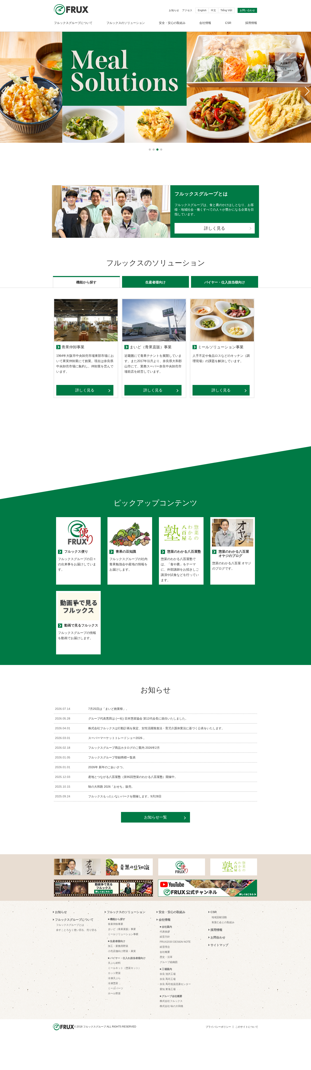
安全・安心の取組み (172, 22)
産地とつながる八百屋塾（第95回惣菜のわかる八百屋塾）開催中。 (133, 777)
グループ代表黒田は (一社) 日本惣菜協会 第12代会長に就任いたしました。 (138, 718)
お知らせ (174, 10)
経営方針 (165, 936)
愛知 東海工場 (168, 989)
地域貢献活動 (219, 917)
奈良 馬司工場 (168, 979)
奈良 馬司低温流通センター (175, 984)
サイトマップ (219, 945)
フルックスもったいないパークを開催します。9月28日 (124, 796)
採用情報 (251, 22)
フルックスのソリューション (125, 22)
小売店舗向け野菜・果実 (122, 951)
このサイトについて (246, 1026)
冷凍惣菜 (113, 983)
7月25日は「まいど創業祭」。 (108, 708)
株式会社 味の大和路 (171, 1006)
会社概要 (165, 952)
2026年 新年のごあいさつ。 (106, 767)
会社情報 (205, 22)
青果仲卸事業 (115, 924)
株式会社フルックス (171, 1001)
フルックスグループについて (73, 22)
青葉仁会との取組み (223, 922)
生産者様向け (155, 282)
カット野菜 (114, 973)
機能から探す (86, 282)
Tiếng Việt (226, 10)
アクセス (187, 10)
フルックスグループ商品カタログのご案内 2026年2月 (124, 747)
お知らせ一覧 (155, 817)
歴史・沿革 (166, 957)
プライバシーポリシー (218, 1026)
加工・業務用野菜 (118, 946)
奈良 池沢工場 (168, 973)
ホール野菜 (114, 993)
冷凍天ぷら (114, 978)
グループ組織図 (169, 962)
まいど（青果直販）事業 (122, 929)
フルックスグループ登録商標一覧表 (112, 757)
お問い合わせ (247, 10)
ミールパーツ (115, 988)
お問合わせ (218, 937)
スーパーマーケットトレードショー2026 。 (117, 738)
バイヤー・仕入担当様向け (224, 282)
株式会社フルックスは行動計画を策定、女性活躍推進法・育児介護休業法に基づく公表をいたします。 (156, 728)
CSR (228, 22)
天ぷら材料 (114, 962)
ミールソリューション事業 (123, 934)
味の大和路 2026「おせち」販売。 (111, 786)
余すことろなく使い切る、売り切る (76, 930)
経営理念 (165, 946)
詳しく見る (214, 228)
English (202, 10)
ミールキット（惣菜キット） (124, 968)
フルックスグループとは (70, 924)
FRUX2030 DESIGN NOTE (175, 941)
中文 (213, 10)
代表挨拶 (165, 931)
